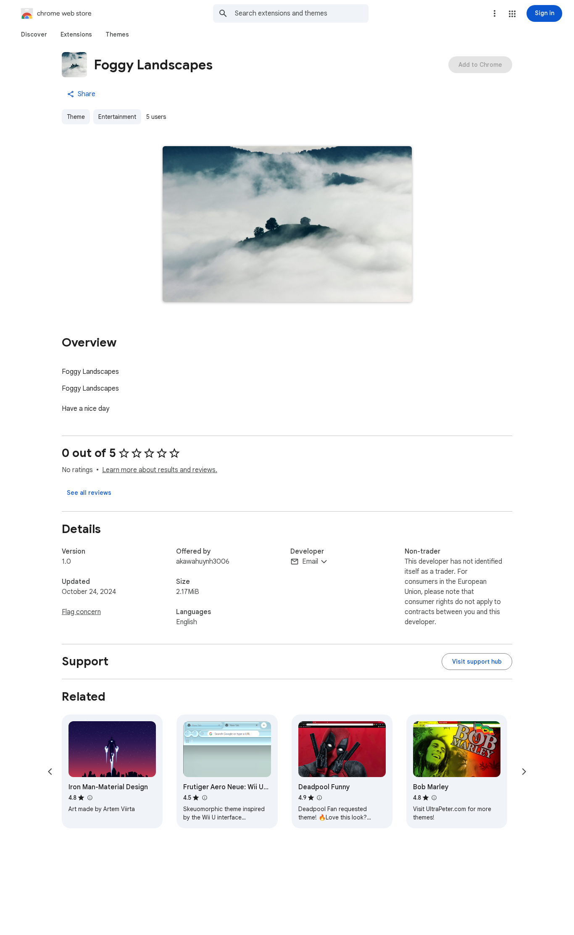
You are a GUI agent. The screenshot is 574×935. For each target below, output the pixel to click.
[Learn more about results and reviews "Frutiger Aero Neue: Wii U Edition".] (204, 798)
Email (310, 561)
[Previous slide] (50, 771)
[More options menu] (494, 13)
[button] (512, 13)
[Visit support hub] (477, 661)
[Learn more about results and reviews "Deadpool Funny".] (319, 798)
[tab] (34, 34)
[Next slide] (524, 771)
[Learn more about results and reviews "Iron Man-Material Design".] (89, 798)
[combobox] (302, 13)
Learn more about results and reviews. (159, 470)
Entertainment (117, 117)
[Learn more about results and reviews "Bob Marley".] (434, 798)
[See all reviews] (89, 493)
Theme (76, 117)
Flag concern (81, 612)
